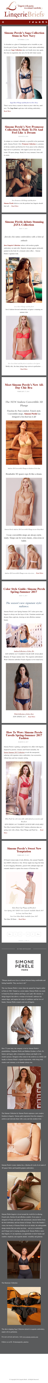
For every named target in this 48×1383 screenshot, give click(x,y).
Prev (10, 934)
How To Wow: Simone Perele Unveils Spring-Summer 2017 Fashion (24, 735)
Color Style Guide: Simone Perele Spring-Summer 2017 (24, 590)
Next (38, 934)
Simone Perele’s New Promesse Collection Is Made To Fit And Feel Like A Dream (24, 130)
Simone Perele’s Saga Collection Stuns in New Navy (24, 34)
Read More (7, 111)
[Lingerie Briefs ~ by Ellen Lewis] (24, 9)
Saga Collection (16, 50)
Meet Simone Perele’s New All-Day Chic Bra (24, 386)
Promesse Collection (29, 144)
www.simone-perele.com (30, 1337)
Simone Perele (9, 203)
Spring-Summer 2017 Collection (14, 752)
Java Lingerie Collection (12, 245)
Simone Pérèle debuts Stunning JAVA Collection (24, 223)
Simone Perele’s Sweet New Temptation (24, 849)
